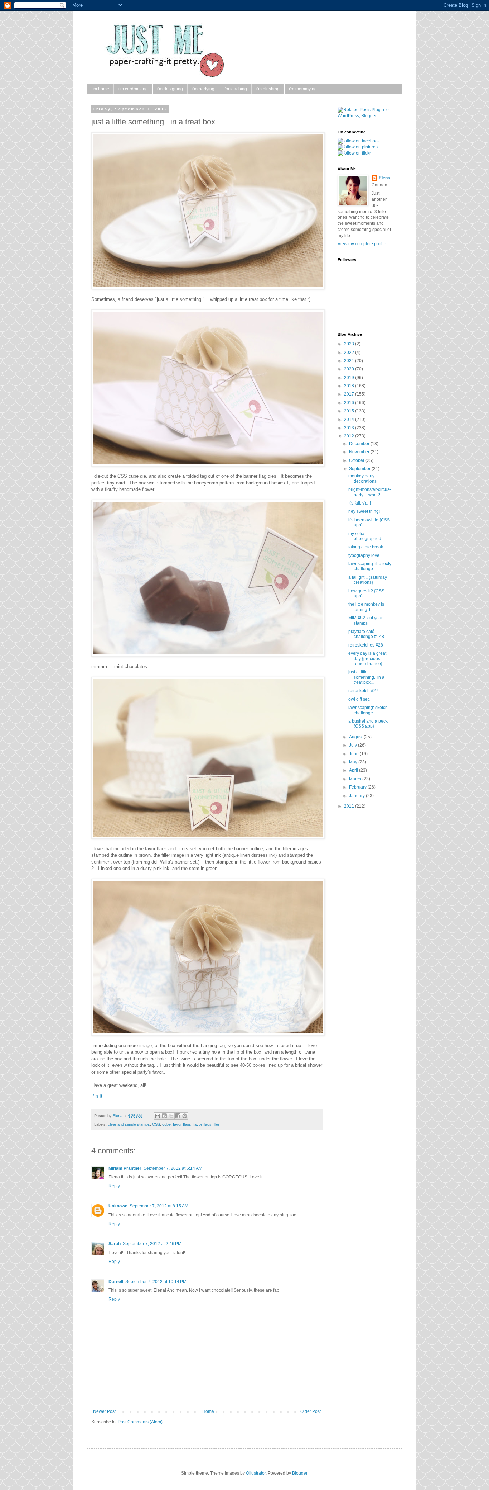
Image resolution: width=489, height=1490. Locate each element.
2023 (349, 343)
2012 (349, 436)
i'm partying (203, 88)
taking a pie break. (366, 546)
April (354, 770)
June (354, 753)
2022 (349, 352)
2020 (349, 369)
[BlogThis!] (164, 1116)
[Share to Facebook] (177, 1116)
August (356, 736)
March (355, 778)
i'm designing (170, 88)
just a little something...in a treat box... (366, 677)
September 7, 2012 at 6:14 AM (173, 1168)
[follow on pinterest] (358, 147)
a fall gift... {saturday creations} (367, 580)
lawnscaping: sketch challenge (368, 710)
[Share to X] (171, 1116)
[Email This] (157, 1116)
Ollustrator (256, 1473)
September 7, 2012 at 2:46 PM (152, 1243)
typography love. (364, 555)
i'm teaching (235, 88)
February (358, 787)
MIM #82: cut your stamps (365, 620)
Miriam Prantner (124, 1168)
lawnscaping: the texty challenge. (369, 566)
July (353, 745)
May (353, 762)
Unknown (117, 1205)
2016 (349, 402)
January (357, 795)
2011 (349, 806)
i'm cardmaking (133, 88)
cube (166, 1124)
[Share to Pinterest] (184, 1116)
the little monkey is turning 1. (366, 607)
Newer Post (104, 1411)
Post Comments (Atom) (140, 1421)
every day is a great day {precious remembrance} (367, 658)
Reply (114, 1185)
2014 (349, 419)
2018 (349, 385)
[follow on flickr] (354, 153)
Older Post (310, 1411)
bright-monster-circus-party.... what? (369, 492)
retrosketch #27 (363, 690)
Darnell (115, 1281)
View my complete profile (362, 243)
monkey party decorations (362, 478)
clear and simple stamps (129, 1124)
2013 (349, 427)
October (357, 460)
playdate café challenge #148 (366, 634)
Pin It (96, 1096)
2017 (349, 394)
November (360, 451)
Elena (118, 1115)
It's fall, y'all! (359, 503)
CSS (156, 1124)
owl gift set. (359, 699)
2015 (349, 410)
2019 (349, 377)
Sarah (114, 1243)
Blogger (299, 1473)
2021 (349, 360)
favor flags (182, 1124)
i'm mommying (303, 88)
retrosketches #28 (365, 645)
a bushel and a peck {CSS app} (368, 724)
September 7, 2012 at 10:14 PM (156, 1281)
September (360, 468)
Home (208, 1411)
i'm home (100, 88)
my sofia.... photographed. (365, 536)
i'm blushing (268, 88)
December (360, 443)
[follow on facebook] (359, 140)
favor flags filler (206, 1124)
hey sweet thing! (364, 511)
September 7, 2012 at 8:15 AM (159, 1205)
